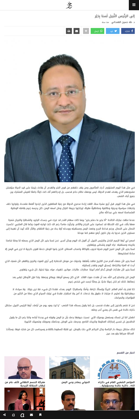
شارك (128, 31)
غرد (112, 31)
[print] (69, 31)
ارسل (96, 31)
